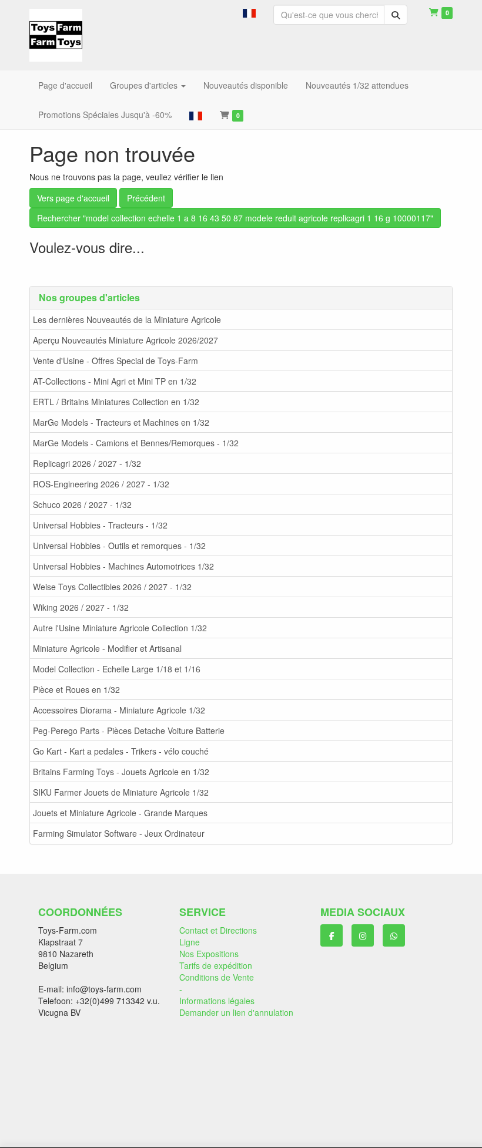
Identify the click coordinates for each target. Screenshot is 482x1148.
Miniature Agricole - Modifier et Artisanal (107, 648)
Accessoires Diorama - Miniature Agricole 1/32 (119, 710)
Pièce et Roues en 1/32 (76, 689)
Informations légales (217, 1000)
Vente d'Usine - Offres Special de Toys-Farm (115, 360)
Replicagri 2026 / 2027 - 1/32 (87, 463)
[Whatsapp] (394, 935)
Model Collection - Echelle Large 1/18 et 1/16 (116, 669)
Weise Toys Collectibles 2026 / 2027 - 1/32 (112, 586)
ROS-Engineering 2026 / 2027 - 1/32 (101, 484)
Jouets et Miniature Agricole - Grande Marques (120, 813)
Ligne (189, 942)
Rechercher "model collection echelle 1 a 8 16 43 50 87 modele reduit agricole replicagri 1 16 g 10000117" (235, 218)
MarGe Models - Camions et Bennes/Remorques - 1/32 (136, 443)
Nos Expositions (209, 954)
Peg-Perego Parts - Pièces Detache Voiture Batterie (129, 730)
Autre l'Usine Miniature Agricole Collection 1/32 (120, 628)
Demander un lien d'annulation (236, 1012)
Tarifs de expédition (215, 965)
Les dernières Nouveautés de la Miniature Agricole (127, 319)
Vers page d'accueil (73, 198)
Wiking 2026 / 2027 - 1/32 (81, 607)
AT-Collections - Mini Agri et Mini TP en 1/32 (114, 381)
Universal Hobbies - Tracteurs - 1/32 (100, 525)
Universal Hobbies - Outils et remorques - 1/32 (119, 545)
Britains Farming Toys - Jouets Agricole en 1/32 (121, 771)
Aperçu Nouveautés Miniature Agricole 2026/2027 (125, 340)
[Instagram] (363, 935)
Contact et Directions (218, 930)
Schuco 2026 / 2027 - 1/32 (82, 504)
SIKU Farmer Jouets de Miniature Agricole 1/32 (121, 792)
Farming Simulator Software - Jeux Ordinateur (119, 833)
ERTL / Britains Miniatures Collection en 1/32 (116, 402)
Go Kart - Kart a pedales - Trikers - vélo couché (121, 751)
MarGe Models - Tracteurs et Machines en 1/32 (121, 422)
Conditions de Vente (216, 977)
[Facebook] (331, 935)
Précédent (146, 198)
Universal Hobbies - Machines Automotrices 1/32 (123, 566)
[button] (249, 11)
